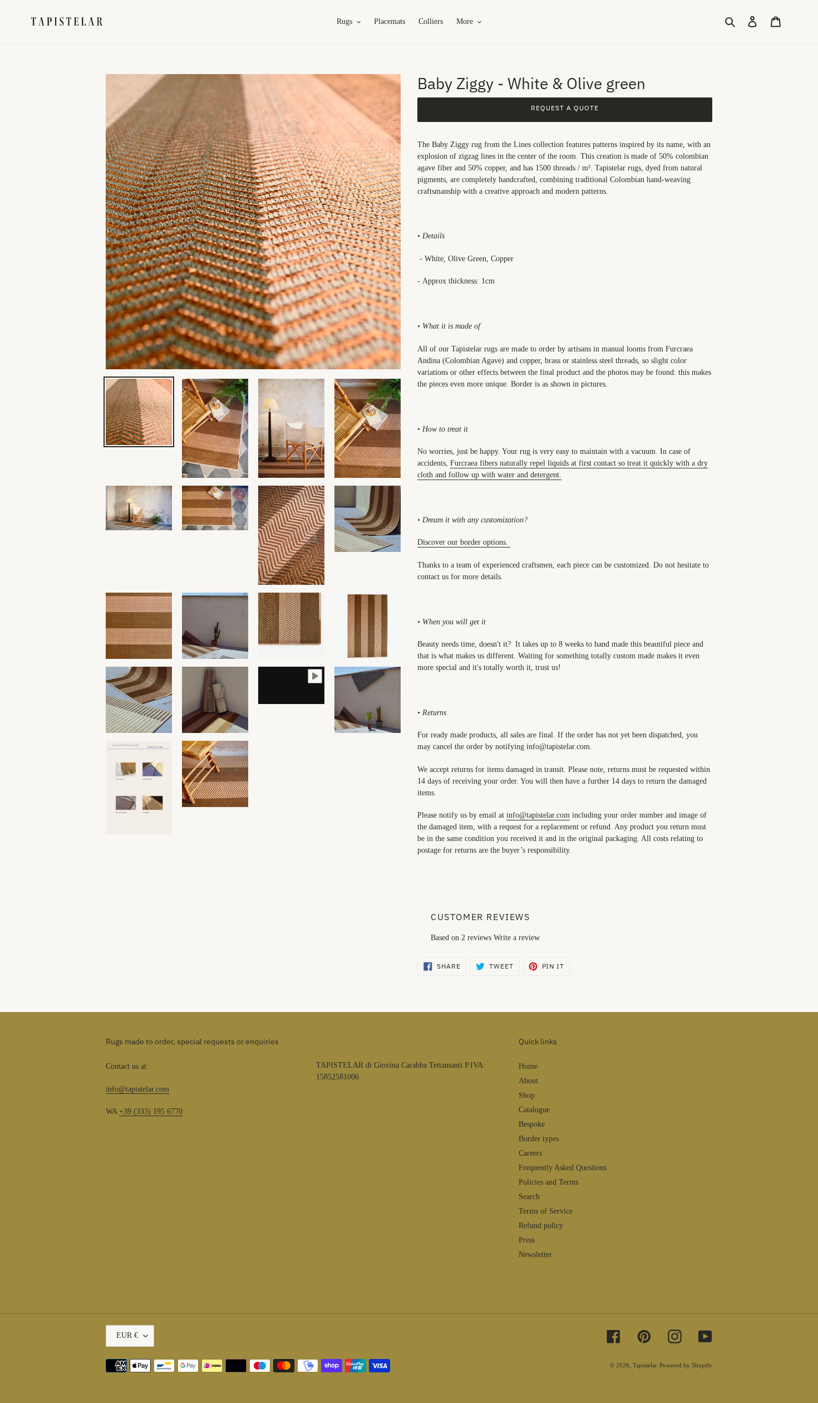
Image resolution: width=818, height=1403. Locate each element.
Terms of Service (546, 1211)
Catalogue (534, 1110)
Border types (539, 1139)
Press (527, 1240)
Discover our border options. (462, 542)
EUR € (127, 1335)
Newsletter (535, 1254)
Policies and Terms (548, 1182)
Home (528, 1066)
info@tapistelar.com (137, 1089)
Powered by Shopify (685, 1365)
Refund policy (541, 1225)
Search (529, 1196)
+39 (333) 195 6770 (151, 1111)
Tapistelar (645, 1365)
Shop (527, 1095)
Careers (530, 1153)
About (528, 1081)
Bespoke (532, 1124)
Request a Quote (564, 108)
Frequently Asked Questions (563, 1168)
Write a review (517, 937)
